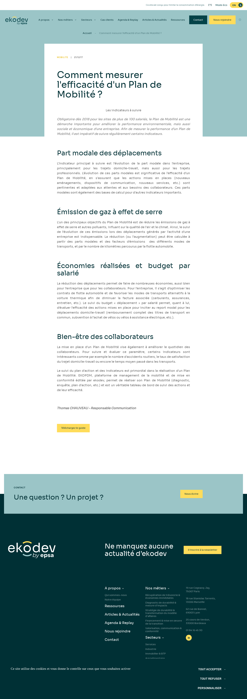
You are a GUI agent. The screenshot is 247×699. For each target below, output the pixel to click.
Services (150, 644)
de (240, 40)
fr (239, 46)
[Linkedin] (189, 638)
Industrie (150, 649)
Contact (198, 19)
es (239, 34)
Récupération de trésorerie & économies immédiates (162, 597)
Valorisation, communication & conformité (163, 630)
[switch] (236, 5)
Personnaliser (209, 688)
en (240, 28)
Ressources (178, 19)
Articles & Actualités (154, 19)
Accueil (87, 33)
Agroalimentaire (155, 658)
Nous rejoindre (222, 19)
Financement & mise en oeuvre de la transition (163, 622)
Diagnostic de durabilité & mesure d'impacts (160, 604)
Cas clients (107, 19)
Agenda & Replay (128, 19)
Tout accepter (209, 669)
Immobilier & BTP (155, 653)
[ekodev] (16, 20)
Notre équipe (113, 599)
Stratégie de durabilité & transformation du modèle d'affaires (161, 613)
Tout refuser (210, 678)
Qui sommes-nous (116, 595)
